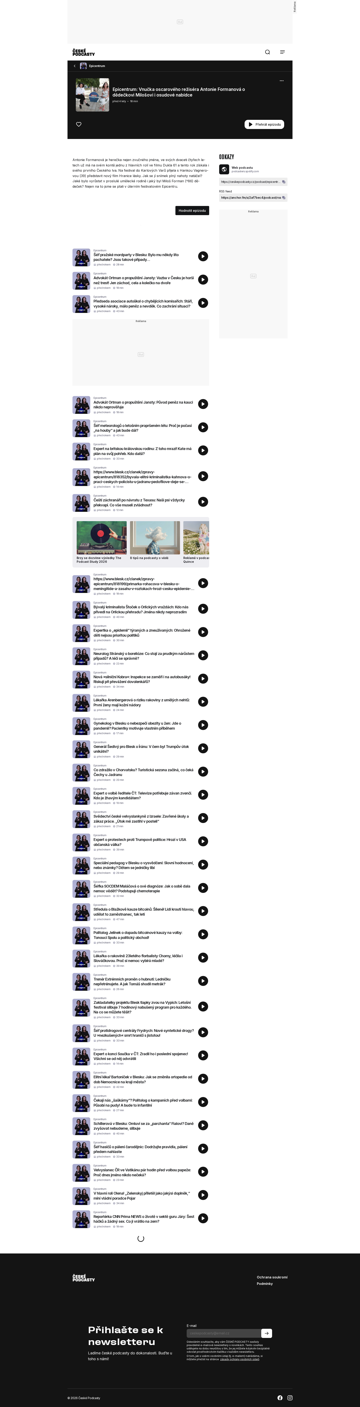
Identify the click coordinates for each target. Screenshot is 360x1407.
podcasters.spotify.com (245, 171)
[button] (267, 52)
